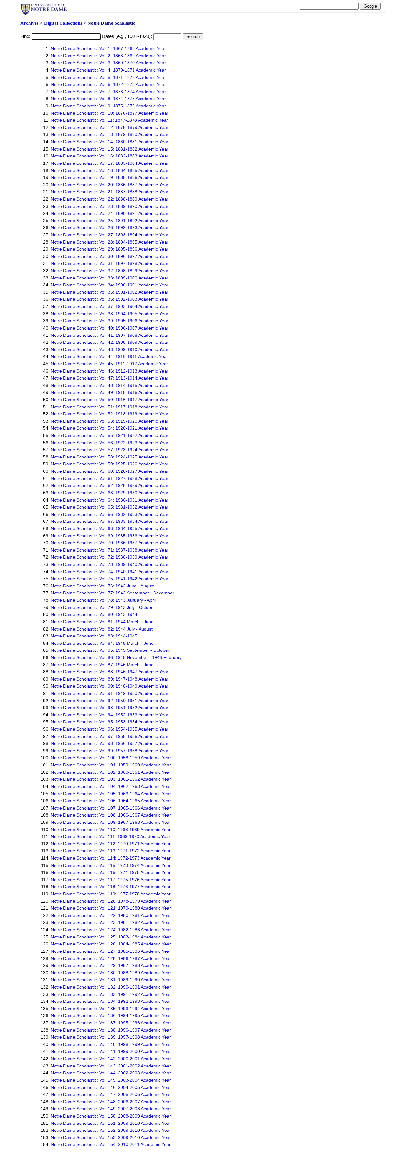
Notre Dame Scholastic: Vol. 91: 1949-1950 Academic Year (109, 693)
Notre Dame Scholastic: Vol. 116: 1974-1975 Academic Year (111, 872)
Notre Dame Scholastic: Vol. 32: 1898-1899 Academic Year (109, 270)
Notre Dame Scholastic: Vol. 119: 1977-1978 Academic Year (111, 893)
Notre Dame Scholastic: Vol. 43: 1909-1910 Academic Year (109, 349)
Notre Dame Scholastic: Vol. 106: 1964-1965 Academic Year (111, 800)
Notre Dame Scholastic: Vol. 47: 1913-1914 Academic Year (109, 378)
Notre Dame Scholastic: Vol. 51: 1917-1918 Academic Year (109, 406)
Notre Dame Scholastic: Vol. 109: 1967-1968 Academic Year (111, 822)
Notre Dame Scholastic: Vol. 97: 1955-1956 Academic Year (109, 736)
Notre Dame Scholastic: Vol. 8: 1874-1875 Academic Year (108, 98)
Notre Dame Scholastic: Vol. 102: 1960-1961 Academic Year (111, 772)
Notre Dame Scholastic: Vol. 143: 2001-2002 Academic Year (111, 1065)
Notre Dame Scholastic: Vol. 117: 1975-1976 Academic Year (111, 879)
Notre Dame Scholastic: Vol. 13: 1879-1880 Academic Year (109, 134)
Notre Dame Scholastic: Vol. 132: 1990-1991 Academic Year (111, 987)
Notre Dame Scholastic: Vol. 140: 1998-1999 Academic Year (111, 1044)
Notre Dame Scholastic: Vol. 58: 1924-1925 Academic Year (109, 456)
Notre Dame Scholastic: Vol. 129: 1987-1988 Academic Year (111, 965)
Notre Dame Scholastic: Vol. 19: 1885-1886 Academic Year (109, 177)
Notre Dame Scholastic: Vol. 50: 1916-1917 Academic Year (109, 399)
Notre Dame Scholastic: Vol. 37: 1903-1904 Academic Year (109, 306)
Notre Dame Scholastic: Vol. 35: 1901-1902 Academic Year (109, 292)
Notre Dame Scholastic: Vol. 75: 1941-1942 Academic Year (109, 578)
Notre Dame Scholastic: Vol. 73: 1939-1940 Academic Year (109, 564)
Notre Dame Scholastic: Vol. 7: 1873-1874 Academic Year (108, 91)
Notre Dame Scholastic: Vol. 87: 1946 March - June (102, 664)
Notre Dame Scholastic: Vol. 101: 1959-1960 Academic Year (111, 764)
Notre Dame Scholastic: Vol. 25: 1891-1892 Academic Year (109, 220)
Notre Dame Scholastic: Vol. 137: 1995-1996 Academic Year (111, 1022)
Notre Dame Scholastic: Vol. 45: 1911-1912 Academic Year (109, 363)
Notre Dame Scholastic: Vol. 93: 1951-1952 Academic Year (109, 707)
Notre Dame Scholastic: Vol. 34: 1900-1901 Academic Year (109, 284)
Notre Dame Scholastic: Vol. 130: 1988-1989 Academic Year (111, 972)
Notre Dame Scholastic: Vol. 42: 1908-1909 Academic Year (109, 342)
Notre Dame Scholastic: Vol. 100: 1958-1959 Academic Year (111, 757)
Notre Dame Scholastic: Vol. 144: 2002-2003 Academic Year (111, 1072)
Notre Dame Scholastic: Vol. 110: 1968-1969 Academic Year (111, 829)
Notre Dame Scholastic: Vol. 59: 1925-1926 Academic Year (109, 463)
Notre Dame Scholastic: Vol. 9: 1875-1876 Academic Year (108, 105)
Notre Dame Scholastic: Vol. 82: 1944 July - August (102, 628)
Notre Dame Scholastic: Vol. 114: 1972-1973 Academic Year (111, 858)
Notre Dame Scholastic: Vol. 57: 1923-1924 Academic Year (109, 449)
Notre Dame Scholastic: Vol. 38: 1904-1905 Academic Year (109, 313)
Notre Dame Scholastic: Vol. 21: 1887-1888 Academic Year (109, 191)
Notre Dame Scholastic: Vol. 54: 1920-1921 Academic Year (109, 428)
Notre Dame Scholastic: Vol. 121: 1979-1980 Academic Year (111, 908)
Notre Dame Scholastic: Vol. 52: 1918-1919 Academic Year (109, 413)
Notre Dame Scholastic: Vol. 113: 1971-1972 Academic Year (111, 850)
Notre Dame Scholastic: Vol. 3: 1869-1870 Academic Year (108, 62)
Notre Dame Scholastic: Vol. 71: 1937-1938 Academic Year (109, 550)
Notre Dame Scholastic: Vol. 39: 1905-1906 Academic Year (109, 320)
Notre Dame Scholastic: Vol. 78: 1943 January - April (103, 600)
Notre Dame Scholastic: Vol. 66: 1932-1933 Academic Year (109, 514)
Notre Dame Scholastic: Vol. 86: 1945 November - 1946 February (116, 657)
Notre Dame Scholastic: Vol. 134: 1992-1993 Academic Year (111, 1001)
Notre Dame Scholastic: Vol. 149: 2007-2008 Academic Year (111, 1108)
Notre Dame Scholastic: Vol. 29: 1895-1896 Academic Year (109, 249)
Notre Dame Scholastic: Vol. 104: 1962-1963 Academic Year (111, 786)
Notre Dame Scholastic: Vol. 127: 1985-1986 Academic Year (111, 951)
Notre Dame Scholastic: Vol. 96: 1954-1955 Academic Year (109, 729)
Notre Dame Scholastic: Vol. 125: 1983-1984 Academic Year (111, 936)
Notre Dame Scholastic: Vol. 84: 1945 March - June (102, 643)
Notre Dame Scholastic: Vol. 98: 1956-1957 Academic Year (109, 743)
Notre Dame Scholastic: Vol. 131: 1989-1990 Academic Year (111, 979)
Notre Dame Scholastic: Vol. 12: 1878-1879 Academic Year (109, 127)
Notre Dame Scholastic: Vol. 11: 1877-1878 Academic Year (109, 120)
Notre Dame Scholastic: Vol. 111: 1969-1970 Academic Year (110, 836)
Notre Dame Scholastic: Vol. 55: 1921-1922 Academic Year (109, 435)
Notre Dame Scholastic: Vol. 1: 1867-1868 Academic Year (108, 48)
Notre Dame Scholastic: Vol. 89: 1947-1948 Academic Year (109, 679)
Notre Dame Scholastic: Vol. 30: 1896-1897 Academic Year (109, 256)
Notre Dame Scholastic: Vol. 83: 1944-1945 (94, 635)
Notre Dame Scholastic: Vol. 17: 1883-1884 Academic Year (109, 163)
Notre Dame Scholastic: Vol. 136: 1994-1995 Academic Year (111, 1015)
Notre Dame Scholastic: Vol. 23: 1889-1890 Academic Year (109, 206)
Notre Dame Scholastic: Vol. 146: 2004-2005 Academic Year (111, 1087)
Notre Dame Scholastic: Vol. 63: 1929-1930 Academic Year (109, 492)
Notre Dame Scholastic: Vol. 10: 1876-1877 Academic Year (109, 113)
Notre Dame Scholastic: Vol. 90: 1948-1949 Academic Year (109, 686)
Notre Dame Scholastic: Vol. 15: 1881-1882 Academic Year (109, 148)
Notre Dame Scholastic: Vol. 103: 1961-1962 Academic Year (111, 779)
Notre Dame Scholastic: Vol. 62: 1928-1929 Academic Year (109, 485)
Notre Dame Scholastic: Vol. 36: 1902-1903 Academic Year (109, 299)
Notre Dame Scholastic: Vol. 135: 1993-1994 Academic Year (111, 1008)
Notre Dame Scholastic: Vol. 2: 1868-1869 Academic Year (108, 55)
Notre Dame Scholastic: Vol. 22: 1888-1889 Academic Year (109, 199)
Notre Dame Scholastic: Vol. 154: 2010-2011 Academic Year (111, 1144)
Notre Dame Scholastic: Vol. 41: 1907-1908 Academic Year (109, 335)
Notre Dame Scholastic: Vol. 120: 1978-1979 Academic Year (111, 901)
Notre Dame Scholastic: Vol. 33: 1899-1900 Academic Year (109, 277)
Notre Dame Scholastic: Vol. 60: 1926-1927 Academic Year (109, 471)
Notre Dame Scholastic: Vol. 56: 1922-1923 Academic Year (109, 442)
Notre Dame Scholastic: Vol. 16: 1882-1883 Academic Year (109, 155)
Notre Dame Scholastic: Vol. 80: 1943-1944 (94, 614)
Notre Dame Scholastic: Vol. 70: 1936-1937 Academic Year (109, 542)
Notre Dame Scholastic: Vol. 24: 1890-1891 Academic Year (109, 213)
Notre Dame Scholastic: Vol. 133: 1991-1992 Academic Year (111, 994)
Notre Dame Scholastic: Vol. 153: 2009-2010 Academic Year (111, 1137)
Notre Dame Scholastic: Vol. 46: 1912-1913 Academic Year (109, 371)
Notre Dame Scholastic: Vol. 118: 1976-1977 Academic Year (111, 886)
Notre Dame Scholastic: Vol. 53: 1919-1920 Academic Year (109, 421)
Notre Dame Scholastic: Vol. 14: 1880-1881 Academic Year (109, 141)
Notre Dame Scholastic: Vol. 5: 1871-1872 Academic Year (108, 77)
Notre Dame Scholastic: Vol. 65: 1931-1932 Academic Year (109, 506)
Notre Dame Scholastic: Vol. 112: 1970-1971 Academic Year (111, 843)
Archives (29, 23)
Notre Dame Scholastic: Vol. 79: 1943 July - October (103, 607)
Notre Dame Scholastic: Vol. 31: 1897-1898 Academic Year (109, 263)
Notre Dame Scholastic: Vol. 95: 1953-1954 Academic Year (109, 721)
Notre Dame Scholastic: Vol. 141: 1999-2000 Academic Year (111, 1051)
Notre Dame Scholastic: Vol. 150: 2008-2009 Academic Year (111, 1115)
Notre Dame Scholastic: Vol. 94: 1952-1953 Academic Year (109, 714)
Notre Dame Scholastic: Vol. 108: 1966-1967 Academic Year (111, 814)
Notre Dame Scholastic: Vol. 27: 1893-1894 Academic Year (109, 234)
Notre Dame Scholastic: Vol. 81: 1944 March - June (102, 621)
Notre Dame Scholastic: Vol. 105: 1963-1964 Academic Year (111, 793)
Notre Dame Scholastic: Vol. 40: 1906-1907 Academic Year (109, 327)
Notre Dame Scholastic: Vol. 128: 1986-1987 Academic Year (111, 958)
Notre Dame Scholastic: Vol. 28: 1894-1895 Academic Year (109, 242)
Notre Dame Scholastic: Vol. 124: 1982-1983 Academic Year (111, 929)
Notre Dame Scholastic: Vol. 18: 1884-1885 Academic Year (109, 170)
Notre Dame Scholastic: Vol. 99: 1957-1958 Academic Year (109, 750)
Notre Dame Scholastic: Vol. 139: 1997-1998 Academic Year (111, 1037)
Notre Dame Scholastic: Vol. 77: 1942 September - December (112, 592)
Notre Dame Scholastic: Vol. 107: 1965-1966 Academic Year (111, 807)
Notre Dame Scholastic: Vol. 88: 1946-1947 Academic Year (109, 671)
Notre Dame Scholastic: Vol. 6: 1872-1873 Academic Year (108, 84)
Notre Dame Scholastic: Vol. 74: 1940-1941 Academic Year (109, 571)
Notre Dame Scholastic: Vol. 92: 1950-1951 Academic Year (109, 700)
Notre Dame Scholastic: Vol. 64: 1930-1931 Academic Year (109, 500)
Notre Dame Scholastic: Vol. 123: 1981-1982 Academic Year (111, 922)
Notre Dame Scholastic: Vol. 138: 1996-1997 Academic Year (111, 1030)
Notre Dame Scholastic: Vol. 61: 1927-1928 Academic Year (109, 478)
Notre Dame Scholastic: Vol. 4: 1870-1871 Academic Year (108, 70)
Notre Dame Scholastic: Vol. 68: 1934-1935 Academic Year (109, 528)
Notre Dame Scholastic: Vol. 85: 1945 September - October (110, 650)
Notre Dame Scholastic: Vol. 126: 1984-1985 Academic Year (111, 943)
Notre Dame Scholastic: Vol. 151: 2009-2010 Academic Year (111, 1123)
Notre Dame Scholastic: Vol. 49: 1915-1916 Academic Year (109, 392)
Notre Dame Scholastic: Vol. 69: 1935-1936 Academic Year (109, 535)
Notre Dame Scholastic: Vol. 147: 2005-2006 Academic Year (111, 1094)
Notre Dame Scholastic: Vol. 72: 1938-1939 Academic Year (109, 557)
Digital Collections (63, 23)
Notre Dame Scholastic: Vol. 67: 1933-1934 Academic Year (109, 521)
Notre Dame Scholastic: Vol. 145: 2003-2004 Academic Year (111, 1080)
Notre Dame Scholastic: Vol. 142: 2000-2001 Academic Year (111, 1058)
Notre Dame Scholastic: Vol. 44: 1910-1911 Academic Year (109, 356)
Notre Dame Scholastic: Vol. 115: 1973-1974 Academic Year (111, 865)
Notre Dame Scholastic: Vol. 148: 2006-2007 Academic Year (111, 1101)
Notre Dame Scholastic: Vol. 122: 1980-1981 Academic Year (111, 915)
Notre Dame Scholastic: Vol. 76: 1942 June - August (102, 585)
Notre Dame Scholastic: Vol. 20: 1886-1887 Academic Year (109, 184)
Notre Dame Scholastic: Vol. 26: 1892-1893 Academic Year (109, 227)
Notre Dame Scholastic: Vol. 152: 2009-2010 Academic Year (111, 1130)
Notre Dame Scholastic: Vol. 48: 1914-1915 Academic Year (109, 385)
